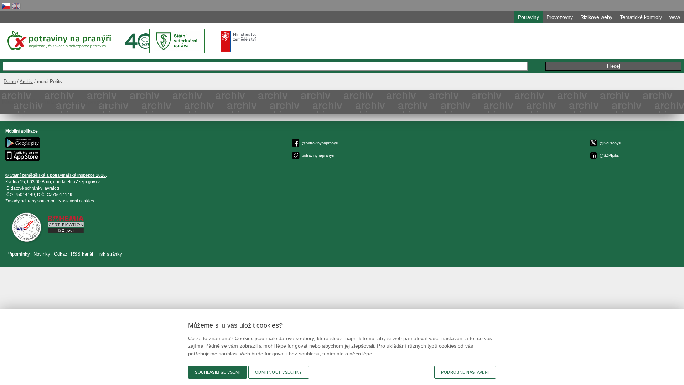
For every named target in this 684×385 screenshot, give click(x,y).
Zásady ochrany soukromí (30, 201)
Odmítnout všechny (278, 372)
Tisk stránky (109, 254)
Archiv (26, 81)
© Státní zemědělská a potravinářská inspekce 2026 (55, 175)
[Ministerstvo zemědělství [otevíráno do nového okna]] (239, 41)
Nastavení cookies (76, 201)
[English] (16, 6)
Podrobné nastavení (465, 372)
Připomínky (18, 254)
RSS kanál (82, 254)
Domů (10, 81)
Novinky (41, 254)
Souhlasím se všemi (217, 372)
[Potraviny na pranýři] (58, 40)
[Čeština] (6, 6)
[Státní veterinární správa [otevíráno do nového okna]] (178, 41)
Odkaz (60, 254)
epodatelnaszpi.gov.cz (76, 181)
